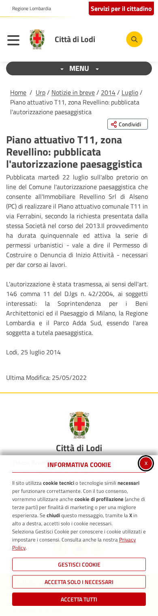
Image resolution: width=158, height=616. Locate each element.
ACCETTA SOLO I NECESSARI (79, 582)
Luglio (130, 92)
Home (18, 92)
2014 (108, 92)
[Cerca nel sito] (134, 39)
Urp (40, 92)
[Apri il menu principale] (15, 41)
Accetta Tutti (79, 599)
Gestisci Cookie (79, 564)
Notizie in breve (73, 92)
